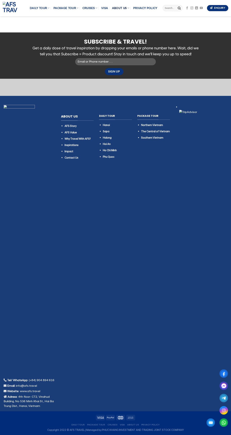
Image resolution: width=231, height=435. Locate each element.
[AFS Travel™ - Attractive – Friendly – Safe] (13, 8)
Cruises (88, 8)
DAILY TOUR (38, 8)
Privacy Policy (145, 8)
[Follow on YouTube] (201, 8)
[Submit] (179, 8)
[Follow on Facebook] (187, 8)
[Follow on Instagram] (191, 8)
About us (119, 8)
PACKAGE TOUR (64, 8)
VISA (104, 8)
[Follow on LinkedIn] (196, 8)
